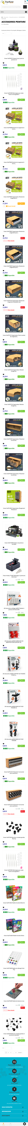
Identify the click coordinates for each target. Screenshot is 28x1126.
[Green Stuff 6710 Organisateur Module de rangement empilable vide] (14, 290)
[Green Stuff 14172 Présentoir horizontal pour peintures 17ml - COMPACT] (14, 762)
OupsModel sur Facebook (14, 1065)
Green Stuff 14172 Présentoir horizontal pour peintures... (14, 772)
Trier (3, 33)
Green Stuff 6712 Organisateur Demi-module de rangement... (14, 336)
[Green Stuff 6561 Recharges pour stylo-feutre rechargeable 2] (14, 860)
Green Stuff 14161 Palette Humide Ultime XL (14, 903)
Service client (14, 1083)
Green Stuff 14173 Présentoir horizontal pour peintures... (14, 805)
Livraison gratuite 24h (14, 1074)
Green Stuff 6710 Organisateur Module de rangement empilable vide (14, 301)
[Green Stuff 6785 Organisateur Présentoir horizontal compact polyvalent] (14, 428)
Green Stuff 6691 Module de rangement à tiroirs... (14, 163)
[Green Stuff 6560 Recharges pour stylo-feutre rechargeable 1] (14, 82)
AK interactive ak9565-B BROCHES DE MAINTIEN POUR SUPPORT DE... (14, 641)
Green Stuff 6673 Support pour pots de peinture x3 (14, 59)
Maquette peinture (13, 17)
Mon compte (6, 1115)
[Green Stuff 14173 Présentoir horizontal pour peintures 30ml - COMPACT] (14, 795)
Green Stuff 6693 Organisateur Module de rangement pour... (14, 266)
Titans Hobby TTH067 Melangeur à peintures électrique (14, 576)
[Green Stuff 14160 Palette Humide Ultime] (14, 925)
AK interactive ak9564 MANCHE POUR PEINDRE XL (14, 707)
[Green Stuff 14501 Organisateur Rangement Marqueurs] (14, 497)
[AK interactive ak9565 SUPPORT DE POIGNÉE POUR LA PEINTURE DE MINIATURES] (14, 664)
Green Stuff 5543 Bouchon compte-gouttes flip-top (14, 838)
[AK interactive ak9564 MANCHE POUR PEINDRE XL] (14, 696)
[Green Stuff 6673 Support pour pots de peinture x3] (14, 47)
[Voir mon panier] (24, 1123)
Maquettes (6, 17)
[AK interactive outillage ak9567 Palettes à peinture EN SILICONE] (14, 598)
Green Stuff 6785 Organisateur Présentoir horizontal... (14, 439)
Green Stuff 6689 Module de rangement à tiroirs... (14, 128)
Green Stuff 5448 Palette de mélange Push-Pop (14, 969)
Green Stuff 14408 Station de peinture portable (14, 543)
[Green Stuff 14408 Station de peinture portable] (14, 532)
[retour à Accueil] (2, 17)
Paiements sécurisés (14, 1092)
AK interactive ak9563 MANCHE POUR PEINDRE (14, 740)
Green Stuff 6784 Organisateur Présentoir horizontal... (14, 474)
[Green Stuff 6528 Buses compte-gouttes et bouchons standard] (14, 1024)
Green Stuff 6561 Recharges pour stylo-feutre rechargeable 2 (14, 870)
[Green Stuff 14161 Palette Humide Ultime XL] (14, 893)
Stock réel (14, 1101)
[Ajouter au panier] (19, 65)
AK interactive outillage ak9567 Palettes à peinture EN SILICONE (14, 609)
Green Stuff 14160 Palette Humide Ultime (14, 935)
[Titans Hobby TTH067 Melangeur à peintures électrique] (14, 565)
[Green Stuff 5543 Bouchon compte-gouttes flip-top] (14, 827)
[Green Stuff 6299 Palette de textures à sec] (14, 991)
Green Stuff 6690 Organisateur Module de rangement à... (14, 197)
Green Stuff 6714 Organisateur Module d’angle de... (14, 405)
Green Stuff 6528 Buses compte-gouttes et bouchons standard (14, 1034)
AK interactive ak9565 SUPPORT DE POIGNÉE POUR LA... (14, 674)
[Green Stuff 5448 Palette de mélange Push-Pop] (14, 958)
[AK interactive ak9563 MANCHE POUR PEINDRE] (14, 729)
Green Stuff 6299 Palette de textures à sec (14, 1001)
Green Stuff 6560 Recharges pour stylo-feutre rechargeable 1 (14, 93)
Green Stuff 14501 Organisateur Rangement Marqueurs (14, 509)
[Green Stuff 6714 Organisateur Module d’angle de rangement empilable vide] (14, 393)
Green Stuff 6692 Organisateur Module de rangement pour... (14, 232)
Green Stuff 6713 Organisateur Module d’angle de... (14, 370)
